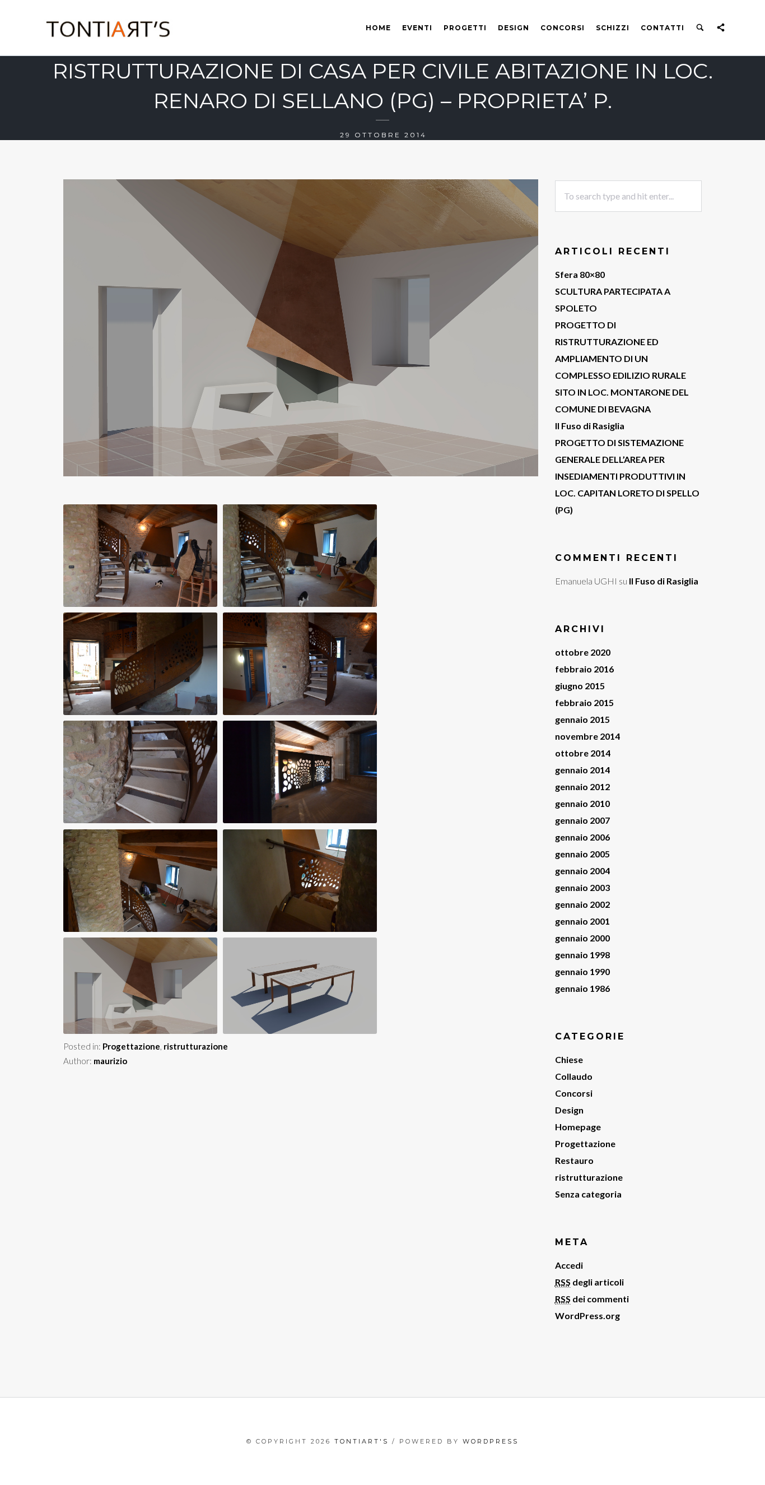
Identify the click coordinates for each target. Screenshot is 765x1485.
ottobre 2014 (582, 753)
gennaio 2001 (582, 921)
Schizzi (612, 28)
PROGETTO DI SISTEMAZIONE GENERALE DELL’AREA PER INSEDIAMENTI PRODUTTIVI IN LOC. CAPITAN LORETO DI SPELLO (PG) (627, 476)
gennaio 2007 (582, 820)
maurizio (110, 1061)
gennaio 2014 (582, 769)
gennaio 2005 (582, 853)
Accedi (569, 1265)
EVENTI (417, 28)
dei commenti (592, 1298)
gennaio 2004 (582, 870)
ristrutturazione (196, 1046)
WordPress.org (587, 1315)
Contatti (662, 28)
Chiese (569, 1059)
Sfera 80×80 (580, 274)
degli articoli (589, 1282)
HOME (378, 28)
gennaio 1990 (582, 971)
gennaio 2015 (582, 719)
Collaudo (574, 1076)
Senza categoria (588, 1194)
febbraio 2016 (584, 668)
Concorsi (562, 28)
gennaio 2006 (582, 837)
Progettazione (131, 1046)
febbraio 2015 (584, 702)
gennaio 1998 (582, 954)
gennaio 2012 (582, 786)
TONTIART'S (361, 1441)
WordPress (491, 1441)
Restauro (574, 1160)
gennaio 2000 (582, 937)
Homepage (578, 1126)
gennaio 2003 (582, 887)
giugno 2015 (580, 685)
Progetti (465, 28)
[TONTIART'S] (108, 28)
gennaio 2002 (582, 904)
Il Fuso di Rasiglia (589, 425)
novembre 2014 (587, 736)
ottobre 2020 (582, 652)
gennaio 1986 (582, 988)
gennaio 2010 (582, 803)
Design (513, 28)
